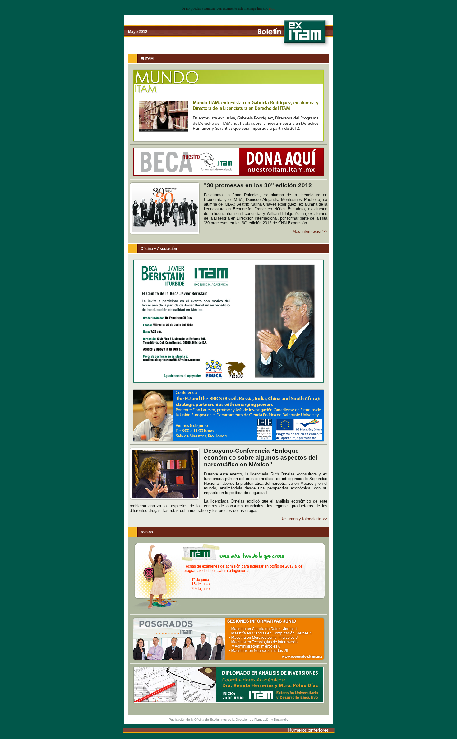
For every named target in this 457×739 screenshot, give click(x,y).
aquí (272, 8)
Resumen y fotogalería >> (303, 519)
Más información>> (310, 231)
